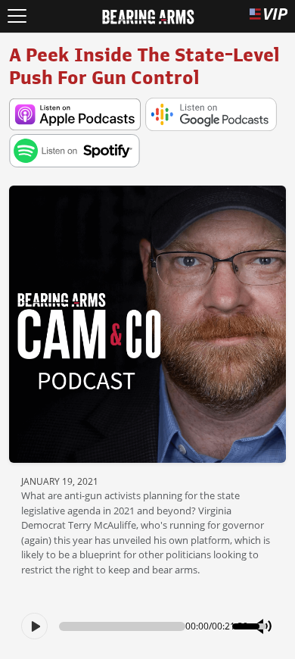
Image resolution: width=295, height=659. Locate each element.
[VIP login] (268, 16)
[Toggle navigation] (17, 16)
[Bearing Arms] (148, 15)
